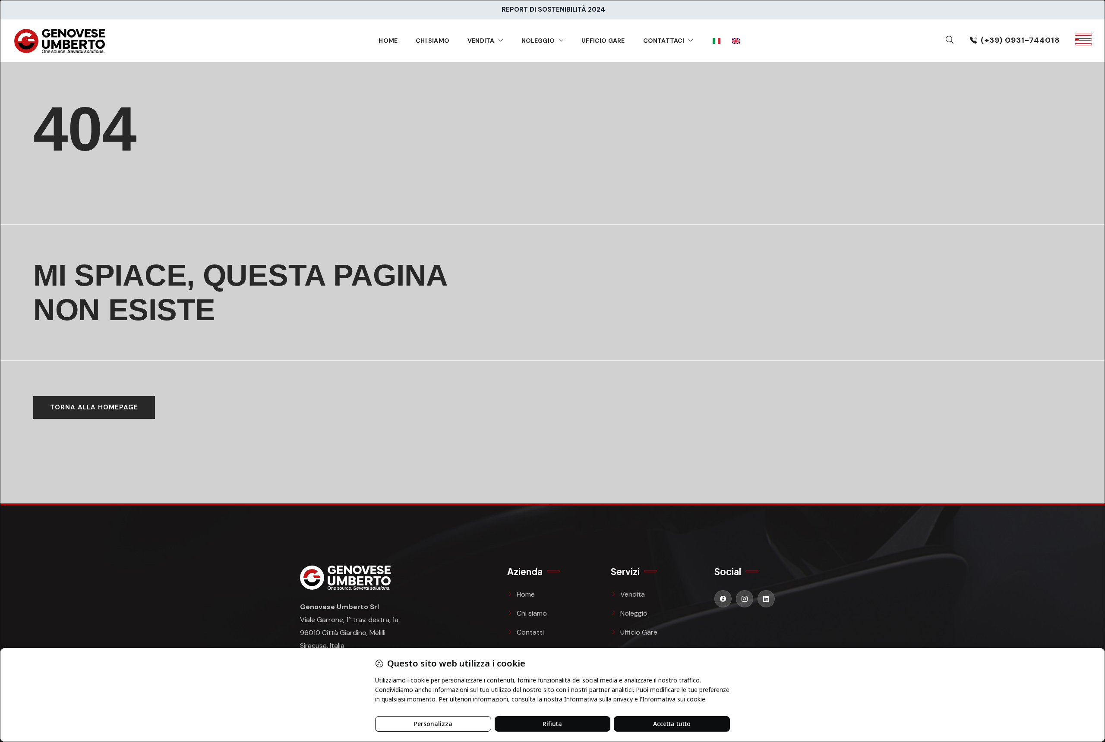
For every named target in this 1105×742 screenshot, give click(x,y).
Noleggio (538, 40)
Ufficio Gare (603, 40)
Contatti (530, 632)
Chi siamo (432, 40)
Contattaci (664, 40)
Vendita (480, 40)
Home (388, 40)
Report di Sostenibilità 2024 (553, 9)
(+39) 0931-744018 (1020, 40)
